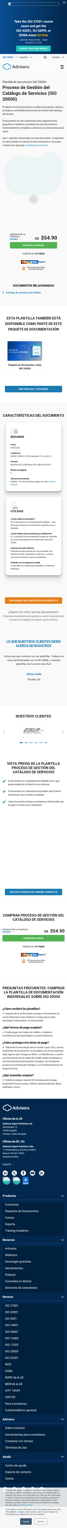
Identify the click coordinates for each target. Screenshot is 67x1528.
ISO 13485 (11, 1338)
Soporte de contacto (18, 1472)
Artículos (10, 1248)
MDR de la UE (13, 1384)
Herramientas (14, 1268)
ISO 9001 (11, 1318)
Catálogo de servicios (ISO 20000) (23, 292)
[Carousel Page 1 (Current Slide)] (21, 742)
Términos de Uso (16, 1447)
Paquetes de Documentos (22, 1211)
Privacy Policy (26, 1504)
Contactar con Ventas (19, 1441)
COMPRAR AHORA (33, 938)
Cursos (9, 1217)
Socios (9, 1478)
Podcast (10, 1274)
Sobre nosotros (15, 1428)
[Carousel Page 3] (31, 742)
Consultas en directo (18, 1281)
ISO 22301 (11, 1357)
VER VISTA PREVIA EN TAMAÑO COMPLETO (33, 892)
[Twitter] (14, 1173)
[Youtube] (32, 1173)
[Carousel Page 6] (45, 742)
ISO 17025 (11, 1344)
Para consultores (16, 1403)
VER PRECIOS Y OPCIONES (33, 389)
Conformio (12, 1204)
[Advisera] (12, 67)
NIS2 (8, 1364)
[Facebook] (23, 1173)
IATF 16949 (12, 1390)
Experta (10, 1224)
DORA (9, 1371)
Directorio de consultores (21, 1287)
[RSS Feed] (41, 1173)
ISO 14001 (11, 1325)
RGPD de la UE (14, 1377)
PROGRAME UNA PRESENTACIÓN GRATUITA (33, 600)
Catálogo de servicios (36, 145)
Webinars (11, 1255)
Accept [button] (26, 1521)
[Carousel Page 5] (40, 742)
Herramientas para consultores (25, 1434)
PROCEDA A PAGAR (33, 245)
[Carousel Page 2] (26, 742)
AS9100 (10, 1397)
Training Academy (16, 1230)
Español (14, 239)
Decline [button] (40, 1521)
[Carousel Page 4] (36, 742)
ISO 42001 (11, 1312)
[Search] (45, 57)
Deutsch (14, 485)
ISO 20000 (11, 1351)
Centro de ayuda (15, 1465)
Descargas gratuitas (18, 1261)
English (52, 481)
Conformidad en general (20, 1410)
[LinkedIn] (5, 1173)
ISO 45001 (11, 1331)
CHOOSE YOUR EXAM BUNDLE (34, 48)
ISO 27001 (11, 1305)
